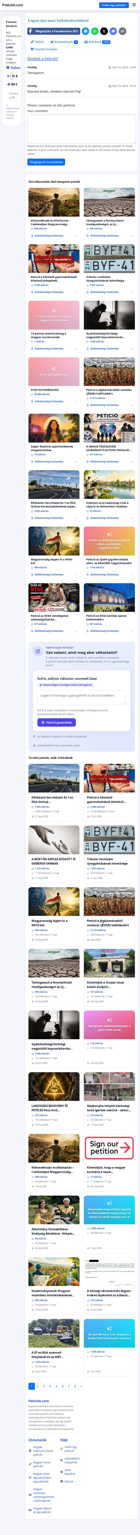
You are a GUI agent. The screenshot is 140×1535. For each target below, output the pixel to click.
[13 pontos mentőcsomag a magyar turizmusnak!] (53, 327)
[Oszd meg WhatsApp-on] (95, 31)
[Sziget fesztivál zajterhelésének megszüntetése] (53, 440)
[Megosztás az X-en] (104, 31)
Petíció (39, 42)
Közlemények (65, 42)
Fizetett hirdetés (45, 49)
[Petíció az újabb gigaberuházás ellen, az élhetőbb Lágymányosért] (109, 553)
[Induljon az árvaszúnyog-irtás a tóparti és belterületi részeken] (109, 496)
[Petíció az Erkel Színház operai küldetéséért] (109, 609)
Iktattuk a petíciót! (42, 58)
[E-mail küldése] (113, 31)
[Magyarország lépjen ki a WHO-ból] (53, 553)
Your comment (37, 111)
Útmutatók (37, 1440)
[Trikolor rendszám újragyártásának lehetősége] (109, 270)
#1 (110, 67)
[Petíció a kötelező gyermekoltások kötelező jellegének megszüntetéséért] (53, 270)
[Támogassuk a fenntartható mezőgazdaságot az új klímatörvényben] (109, 214)
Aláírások (98, 42)
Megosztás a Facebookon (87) (57, 31)
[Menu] (134, 5)
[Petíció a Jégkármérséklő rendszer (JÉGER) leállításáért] (109, 383)
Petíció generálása (59, 722)
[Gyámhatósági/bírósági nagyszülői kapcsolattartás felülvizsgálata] (109, 327)
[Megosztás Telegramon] (85, 31)
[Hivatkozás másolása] (122, 31)
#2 (110, 86)
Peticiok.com (12, 5)
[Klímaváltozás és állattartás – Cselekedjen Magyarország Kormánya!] (53, 214)
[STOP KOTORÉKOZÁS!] (53, 381)
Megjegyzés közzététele (46, 162)
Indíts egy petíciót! (114, 5)
